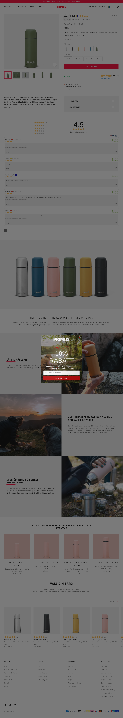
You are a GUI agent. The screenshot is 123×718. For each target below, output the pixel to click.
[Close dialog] (79, 337)
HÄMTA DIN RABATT (61, 375)
